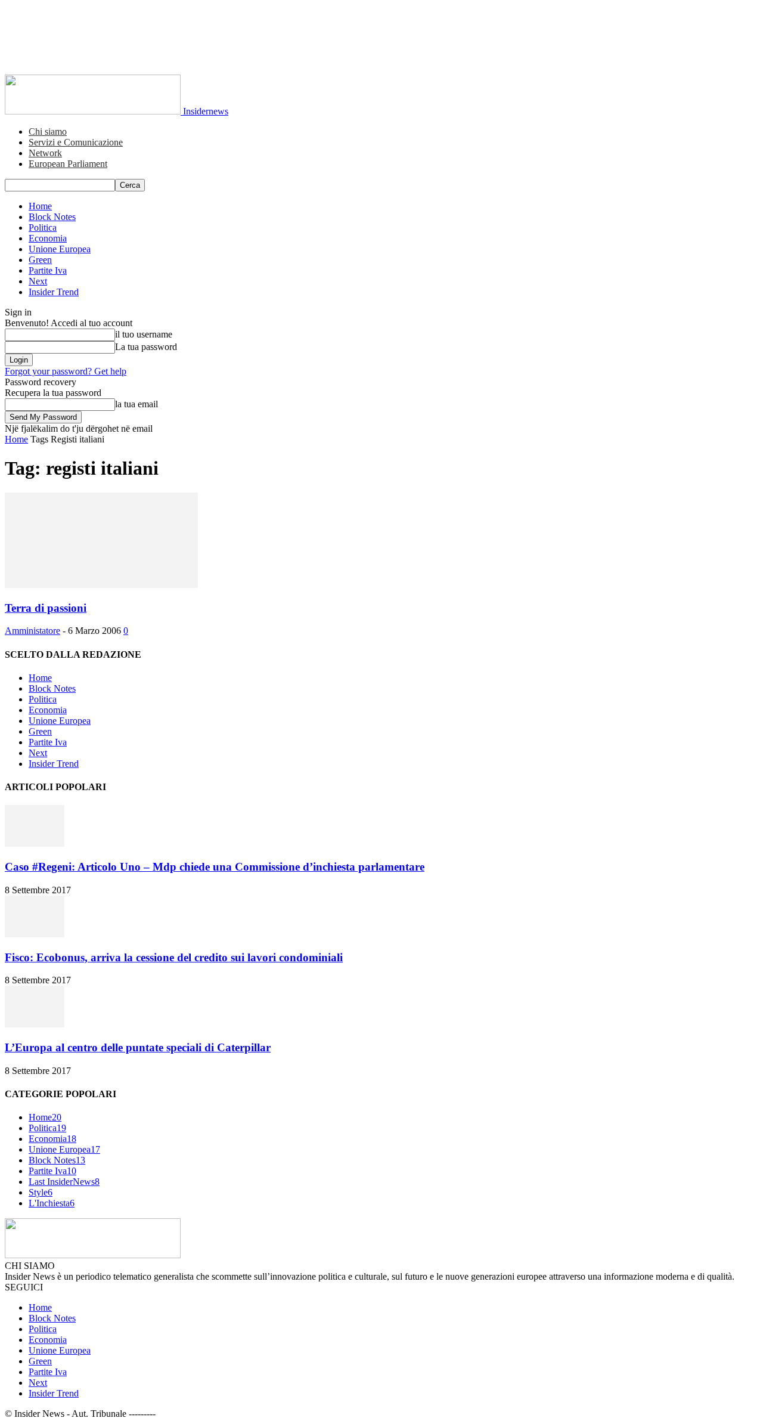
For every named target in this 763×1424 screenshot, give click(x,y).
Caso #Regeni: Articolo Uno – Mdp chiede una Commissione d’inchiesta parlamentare (214, 866)
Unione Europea (60, 249)
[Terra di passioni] (101, 585)
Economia (48, 238)
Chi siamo (48, 131)
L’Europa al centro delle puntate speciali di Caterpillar (138, 1047)
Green (40, 260)
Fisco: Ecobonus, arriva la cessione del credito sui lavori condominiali (174, 957)
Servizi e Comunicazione (76, 142)
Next (38, 281)
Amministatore (32, 631)
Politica (43, 227)
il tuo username (143, 334)
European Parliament (68, 164)
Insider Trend (54, 292)
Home (40, 206)
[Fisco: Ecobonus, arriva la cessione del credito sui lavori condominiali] (34, 934)
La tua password (146, 347)
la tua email (136, 404)
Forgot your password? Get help (65, 371)
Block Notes (52, 217)
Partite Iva (48, 270)
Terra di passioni (45, 608)
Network (45, 153)
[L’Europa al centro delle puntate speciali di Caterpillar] (34, 1024)
